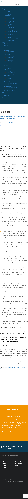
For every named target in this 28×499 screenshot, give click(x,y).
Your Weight (11, 30)
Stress (9, 14)
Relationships (4, 63)
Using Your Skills (11, 53)
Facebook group (14, 361)
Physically (6, 43)
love (10, 368)
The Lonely (10, 57)
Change (5, 9)
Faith (2, 80)
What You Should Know (13, 87)
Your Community (7, 54)
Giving (9, 22)
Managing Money (12, 21)
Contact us (10, 479)
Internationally (7, 58)
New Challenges (11, 17)
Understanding (11, 76)
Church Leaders (7, 86)
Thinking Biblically (8, 81)
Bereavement (7, 75)
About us (3, 92)
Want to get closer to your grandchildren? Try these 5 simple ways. (13, 117)
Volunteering (11, 51)
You (2, 8)
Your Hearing (11, 34)
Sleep (9, 33)
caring (23, 367)
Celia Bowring (17, 122)
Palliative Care (11, 40)
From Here (10, 60)
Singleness (6, 69)
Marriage (6, 65)
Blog (2, 97)
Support (9, 78)
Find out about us (7, 431)
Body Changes (11, 27)
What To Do (10, 89)
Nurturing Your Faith (12, 83)
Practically (10, 66)
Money (5, 20)
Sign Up (17, 4)
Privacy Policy (4, 479)
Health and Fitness (8, 25)
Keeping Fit (10, 28)
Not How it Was (11, 72)
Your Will (10, 24)
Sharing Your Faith (12, 84)
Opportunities (7, 15)
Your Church (6, 50)
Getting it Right (11, 74)
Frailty (9, 37)
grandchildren (6, 368)
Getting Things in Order (13, 38)
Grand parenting (20, 333)
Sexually (10, 68)
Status (9, 11)
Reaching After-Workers (9, 90)
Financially (6, 46)
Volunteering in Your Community (15, 56)
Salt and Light (11, 18)
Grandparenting (7, 71)
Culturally (6, 45)
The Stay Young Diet (12, 31)
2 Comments (13, 368)
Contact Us (6, 95)
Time (9, 12)
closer (1, 368)
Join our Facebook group (11, 455)
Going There (11, 61)
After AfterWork (7, 36)
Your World (3, 42)
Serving (2, 48)
